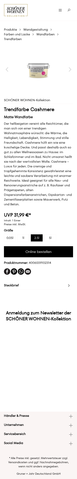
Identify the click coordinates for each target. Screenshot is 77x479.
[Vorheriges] (7, 69)
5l (50, 238)
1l (23, 238)
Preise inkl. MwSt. (15, 224)
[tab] (37, 285)
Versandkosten (17, 462)
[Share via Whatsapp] (21, 271)
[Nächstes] (70, 69)
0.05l (10, 238)
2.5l (36, 238)
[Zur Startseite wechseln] (16, 10)
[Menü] (60, 10)
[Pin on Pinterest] (14, 271)
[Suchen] (69, 10)
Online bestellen (38, 251)
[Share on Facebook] (7, 271)
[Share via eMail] (28, 271)
